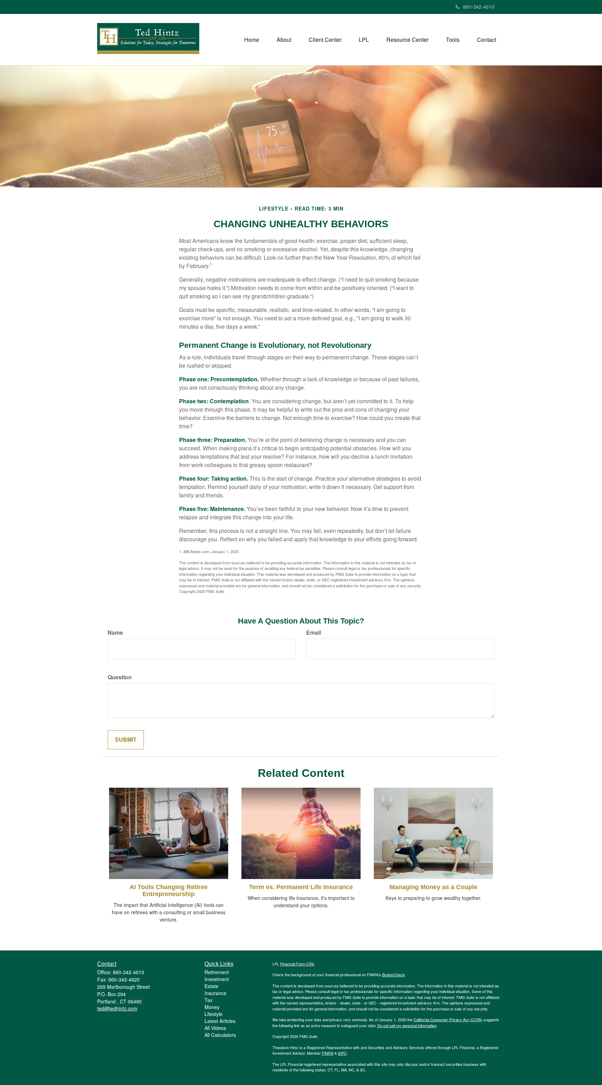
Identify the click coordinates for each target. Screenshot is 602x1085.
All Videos (215, 1027)
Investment (216, 979)
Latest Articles (220, 1020)
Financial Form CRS (297, 963)
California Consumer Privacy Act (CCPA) (448, 1019)
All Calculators (220, 1034)
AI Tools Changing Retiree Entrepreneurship (169, 890)
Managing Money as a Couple (433, 887)
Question (120, 677)
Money (211, 1006)
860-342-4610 (478, 6)
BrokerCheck (393, 974)
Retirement (216, 972)
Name (115, 632)
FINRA (327, 1053)
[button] (284, 39)
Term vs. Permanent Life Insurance (301, 887)
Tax (208, 999)
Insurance (215, 993)
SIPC (342, 1053)
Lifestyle (213, 1013)
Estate (211, 986)
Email (313, 632)
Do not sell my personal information (407, 1025)
